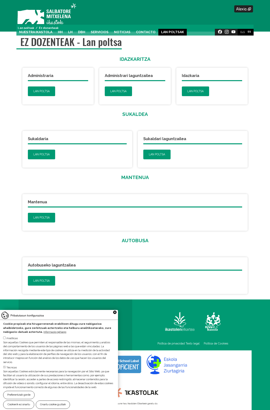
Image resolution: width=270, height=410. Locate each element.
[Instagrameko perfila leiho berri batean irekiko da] (227, 31)
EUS (242, 31)
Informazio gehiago (54, 331)
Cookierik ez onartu (18, 404)
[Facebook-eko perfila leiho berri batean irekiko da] (220, 31)
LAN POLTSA (41, 91)
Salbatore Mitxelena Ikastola (46, 14)
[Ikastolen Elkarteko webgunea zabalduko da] (135, 392)
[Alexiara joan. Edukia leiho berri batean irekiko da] (243, 8)
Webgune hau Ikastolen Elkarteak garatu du (135, 403)
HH (60, 32)
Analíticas (12, 338)
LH (70, 32)
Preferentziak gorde (18, 394)
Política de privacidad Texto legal (179, 343)
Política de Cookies (216, 343)
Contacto (146, 32)
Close (114, 312)
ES (249, 31)
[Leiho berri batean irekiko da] (179, 321)
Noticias (122, 32)
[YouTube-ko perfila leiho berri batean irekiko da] (233, 31)
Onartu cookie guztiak (53, 404)
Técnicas (11, 367)
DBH (81, 32)
